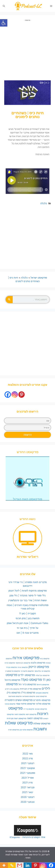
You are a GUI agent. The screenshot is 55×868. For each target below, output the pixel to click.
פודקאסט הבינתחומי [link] (23, 663)
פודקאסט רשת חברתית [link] (16, 718)
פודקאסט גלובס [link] (38, 662)
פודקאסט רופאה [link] (19, 714)
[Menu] (51, 6)
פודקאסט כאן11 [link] (31, 679)
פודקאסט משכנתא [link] (42, 693)
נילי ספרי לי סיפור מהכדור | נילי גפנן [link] (27, 595)
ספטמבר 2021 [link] (27, 772)
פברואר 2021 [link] (27, 787)
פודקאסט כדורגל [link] (12, 680)
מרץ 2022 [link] (27, 758)
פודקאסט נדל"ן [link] (28, 692)
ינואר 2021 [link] (27, 792)
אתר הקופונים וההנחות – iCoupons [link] (27, 837)
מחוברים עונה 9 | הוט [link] (27, 632)
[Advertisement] (27, 49)
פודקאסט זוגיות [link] (23, 667)
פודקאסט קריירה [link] (28, 709)
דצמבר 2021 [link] (27, 763)
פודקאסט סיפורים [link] (41, 700)
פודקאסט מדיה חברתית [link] (30, 689)
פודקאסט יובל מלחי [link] (42, 675)
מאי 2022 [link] (27, 753)
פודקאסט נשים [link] (41, 696)
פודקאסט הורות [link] (10, 663)
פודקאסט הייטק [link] (38, 667)
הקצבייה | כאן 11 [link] (27, 613)
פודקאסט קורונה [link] (10, 704)
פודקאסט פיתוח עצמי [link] (25, 703)
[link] (3, 23)
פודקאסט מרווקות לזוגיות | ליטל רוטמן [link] (27, 590)
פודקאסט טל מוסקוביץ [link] (12, 671)
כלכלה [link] (43, 203)
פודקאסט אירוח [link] (26, 657)
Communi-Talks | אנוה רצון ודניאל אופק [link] (27, 623)
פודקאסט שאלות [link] (41, 723)
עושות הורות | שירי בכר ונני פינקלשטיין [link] (27, 600)
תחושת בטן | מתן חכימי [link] (27, 618)
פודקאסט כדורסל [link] (43, 684)
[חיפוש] (9, 299)
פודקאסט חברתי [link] (11, 667)
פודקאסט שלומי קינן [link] (26, 730)
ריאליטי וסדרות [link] (27, 557)
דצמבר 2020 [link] (27, 797)
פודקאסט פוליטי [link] (43, 703)
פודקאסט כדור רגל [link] (27, 684)
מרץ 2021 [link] (27, 782)
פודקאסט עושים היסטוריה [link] (19, 699)
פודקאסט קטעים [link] (41, 709)
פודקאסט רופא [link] (31, 714)
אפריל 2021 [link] (27, 777)
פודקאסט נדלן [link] (13, 692)
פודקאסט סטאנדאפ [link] (28, 696)
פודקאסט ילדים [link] (26, 675)
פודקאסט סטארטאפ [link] (15, 696)
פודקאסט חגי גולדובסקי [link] (42, 671)
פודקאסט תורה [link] (13, 730)
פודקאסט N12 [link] (44, 659)
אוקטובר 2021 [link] (27, 768)
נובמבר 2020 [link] (28, 801)
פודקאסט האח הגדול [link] (27, 499)
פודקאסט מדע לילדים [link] (12, 689)
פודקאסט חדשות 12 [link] (27, 671)
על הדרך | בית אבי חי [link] (27, 628)
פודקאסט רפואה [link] (35, 718)
